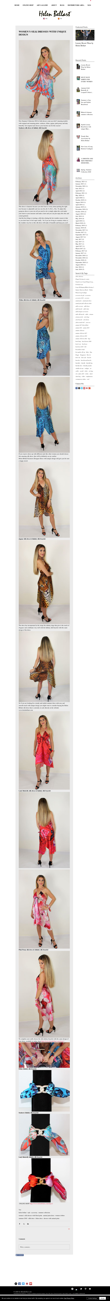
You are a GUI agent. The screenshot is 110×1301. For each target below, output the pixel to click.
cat (90, 368)
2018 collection (79, 276)
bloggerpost (83, 355)
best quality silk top (80, 352)
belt (85, 347)
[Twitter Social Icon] (23, 1283)
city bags (91, 371)
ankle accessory (79, 306)
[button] (90, 0)
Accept (102, 1298)
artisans (91, 314)
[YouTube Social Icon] (84, 388)
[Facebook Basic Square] (77, 388)
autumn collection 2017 (81, 333)
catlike (77, 371)
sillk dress (31, 1218)
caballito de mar (80, 368)
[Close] (108, 1298)
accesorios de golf (80, 295)
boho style (83, 357)
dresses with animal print (51, 1218)
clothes (87, 374)
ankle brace (87, 306)
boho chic (78, 357)
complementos (89, 376)
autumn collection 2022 (81, 338)
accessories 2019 (80, 298)
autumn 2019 (86, 328)
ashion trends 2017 (80, 322)
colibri (83, 376)
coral (88, 379)
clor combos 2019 (80, 374)
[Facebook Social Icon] (19, 1283)
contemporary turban (81, 379)
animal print (79, 301)
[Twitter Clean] (81, 1289)
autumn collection (80, 330)
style (29, 1212)
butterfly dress (79, 365)
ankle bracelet (79, 309)
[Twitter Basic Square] (82, 388)
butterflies (78, 363)
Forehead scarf (79, 284)
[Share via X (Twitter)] (24, 1224)
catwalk (81, 371)
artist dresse (86, 319)
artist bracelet (79, 319)
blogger (77, 355)
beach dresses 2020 (86, 341)
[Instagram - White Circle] (72, 1289)
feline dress (39, 1218)
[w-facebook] (77, 1290)
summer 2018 (23, 1218)
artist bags (86, 317)
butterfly (83, 363)
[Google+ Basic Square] (89, 388)
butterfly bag (89, 363)
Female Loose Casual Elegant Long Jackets (85, 282)
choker (86, 371)
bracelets (78, 360)
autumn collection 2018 (81, 336)
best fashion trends (80, 349)
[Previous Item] (78, 35)
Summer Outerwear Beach (82, 290)
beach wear (78, 344)
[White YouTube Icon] (90, 1289)
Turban (91, 290)
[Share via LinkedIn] (28, 1224)
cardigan (87, 368)
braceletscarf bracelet (86, 360)
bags (89, 338)
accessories (88, 295)
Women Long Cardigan (81, 292)
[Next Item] (91, 35)
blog (91, 352)
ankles (86, 314)
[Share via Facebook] (19, 1224)
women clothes (60, 1215)
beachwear (84, 344)
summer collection (44, 1212)
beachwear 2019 (79, 347)
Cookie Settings (92, 1298)
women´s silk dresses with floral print (30, 1215)
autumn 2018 (79, 328)
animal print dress (48, 1215)
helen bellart (22, 1212)
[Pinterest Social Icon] (87, 388)
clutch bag (78, 376)
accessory (34, 1212)
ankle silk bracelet (80, 314)
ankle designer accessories (82, 311)
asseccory (88, 322)
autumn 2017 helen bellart (82, 325)
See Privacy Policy (69, 1298)
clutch (91, 374)
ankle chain (86, 309)
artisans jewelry (79, 317)
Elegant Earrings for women (82, 279)
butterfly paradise (87, 365)
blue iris (89, 355)
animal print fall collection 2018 (83, 303)
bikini (87, 352)
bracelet (89, 357)
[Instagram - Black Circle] (79, 388)
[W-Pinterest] (85, 1289)
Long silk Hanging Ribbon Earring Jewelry (85, 287)
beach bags (78, 341)
